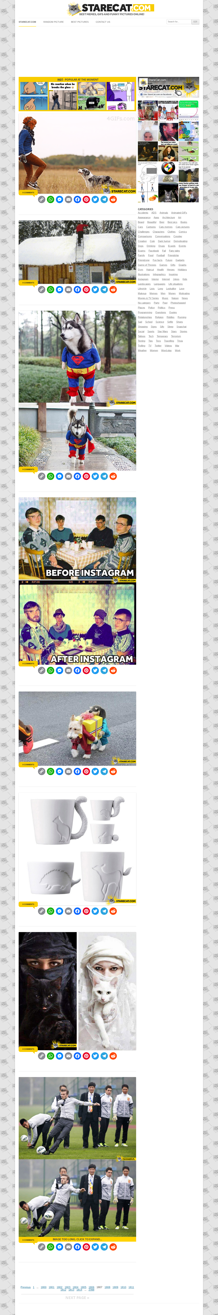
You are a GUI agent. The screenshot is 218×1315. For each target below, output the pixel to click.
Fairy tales (174, 250)
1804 (75, 1287)
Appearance (144, 217)
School (148, 322)
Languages (159, 284)
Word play (166, 350)
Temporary (162, 336)
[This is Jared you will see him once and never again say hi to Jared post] (189, 172)
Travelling (169, 341)
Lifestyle (142, 288)
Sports (150, 331)
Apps (156, 217)
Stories (183, 331)
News (185, 298)
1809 (115, 1287)
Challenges (144, 231)
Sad (140, 322)
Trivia (180, 341)
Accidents (143, 212)
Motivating (184, 293)
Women (154, 350)
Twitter (158, 345)
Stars (174, 331)
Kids (185, 279)
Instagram (143, 279)
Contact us (103, 22)
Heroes (171, 269)
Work (177, 350)
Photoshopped (178, 303)
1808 (107, 1287)
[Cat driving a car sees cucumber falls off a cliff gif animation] (168, 192)
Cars (140, 227)
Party (156, 303)
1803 (67, 1287)
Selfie (170, 322)
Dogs (140, 246)
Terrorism (176, 336)
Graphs (182, 265)
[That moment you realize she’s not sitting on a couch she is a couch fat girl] (168, 151)
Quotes (173, 312)
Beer (161, 222)
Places (141, 307)
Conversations (162, 236)
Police (151, 307)
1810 (123, 1287)
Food (150, 255)
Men (163, 293)
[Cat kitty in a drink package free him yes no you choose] (148, 111)
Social (141, 331)
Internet (166, 279)
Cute (152, 241)
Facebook (154, 250)
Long (160, 288)
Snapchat (181, 326)
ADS (153, 212)
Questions (160, 312)
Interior (155, 279)
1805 (83, 1287)
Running (182, 317)
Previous (26, 1287)
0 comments (28, 193)
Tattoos (141, 336)
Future (169, 260)
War (177, 345)
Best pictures (80, 22)
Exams (141, 250)
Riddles (170, 317)
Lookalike (171, 288)
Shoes (179, 322)
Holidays (182, 269)
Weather (142, 350)
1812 (63, 1289)
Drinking (151, 246)
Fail (164, 250)
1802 (59, 1287)
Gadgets (180, 260)
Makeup (142, 293)
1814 (79, 1289)
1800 (43, 1287)
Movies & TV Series (148, 298)
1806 (91, 1287)
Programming (145, 312)
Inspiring (173, 274)
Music (165, 298)
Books (183, 222)
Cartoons (151, 227)
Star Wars (163, 331)
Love (181, 288)
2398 (91, 1289)
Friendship (173, 255)
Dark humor (164, 241)
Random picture (53, 22)
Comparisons (145, 236)
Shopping (143, 326)
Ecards (172, 246)
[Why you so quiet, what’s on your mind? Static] (148, 172)
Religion (159, 317)
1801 (51, 1287)
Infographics (159, 274)
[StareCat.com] (109, 9)
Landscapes (144, 284)
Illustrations (144, 274)
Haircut (150, 269)
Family (141, 255)
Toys (158, 341)
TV (149, 345)
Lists (152, 288)
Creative (142, 241)
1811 (131, 1287)
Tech (151, 336)
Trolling (141, 345)
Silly (162, 326)
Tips (150, 341)
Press (172, 307)
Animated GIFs (179, 212)
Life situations (176, 284)
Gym (140, 269)
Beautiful (151, 222)
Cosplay (177, 236)
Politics (161, 307)
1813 (71, 1289)
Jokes (176, 279)
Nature (175, 298)
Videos (168, 345)
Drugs (161, 246)
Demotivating (180, 241)
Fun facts (157, 260)
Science (160, 322)
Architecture (168, 217)
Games (163, 265)
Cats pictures (183, 227)
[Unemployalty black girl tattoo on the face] (168, 131)
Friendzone (144, 260)
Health (160, 269)
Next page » (77, 1297)
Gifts (172, 265)
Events (182, 246)
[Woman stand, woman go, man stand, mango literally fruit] (148, 192)
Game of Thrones (147, 265)
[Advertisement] (109, 50)
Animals (164, 212)
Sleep (170, 326)
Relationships (145, 317)
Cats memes (166, 227)
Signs (154, 326)
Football (161, 255)
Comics (183, 231)
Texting (141, 341)
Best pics (172, 222)
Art (179, 217)
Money (172, 293)
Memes (154, 293)
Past (165, 303)
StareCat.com (27, 22)
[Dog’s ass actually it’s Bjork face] (148, 131)
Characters (158, 231)
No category (144, 303)
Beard (141, 222)
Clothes (172, 231)
